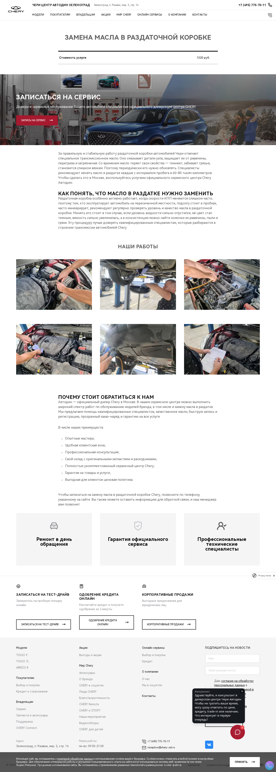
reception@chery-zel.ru (161, 747)
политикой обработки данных (75, 758)
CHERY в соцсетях (91, 685)
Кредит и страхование (32, 691)
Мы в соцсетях (152, 685)
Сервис (21, 709)
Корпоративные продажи (165, 624)
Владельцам (85, 14)
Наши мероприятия (92, 716)
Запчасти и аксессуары (32, 715)
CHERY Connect (26, 728)
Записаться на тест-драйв (40, 624)
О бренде (86, 679)
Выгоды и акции (90, 655)
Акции (106, 14)
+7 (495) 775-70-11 (158, 741)
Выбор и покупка (28, 685)
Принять (241, 762)
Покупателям (60, 14)
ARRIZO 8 (22, 667)
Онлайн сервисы (149, 14)
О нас (146, 679)
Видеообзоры (89, 723)
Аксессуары (87, 672)
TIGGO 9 (21, 655)
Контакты (199, 14)
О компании (177, 14)
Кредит (147, 661)
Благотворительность (94, 698)
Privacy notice (264, 575)
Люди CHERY (88, 691)
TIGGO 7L (22, 661)
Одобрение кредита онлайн (103, 622)
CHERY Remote (89, 704)
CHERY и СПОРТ (90, 710)
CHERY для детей (91, 729)
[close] (274, 575)
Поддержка (24, 721)
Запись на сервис (33, 120)
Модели (38, 14)
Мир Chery (124, 14)
